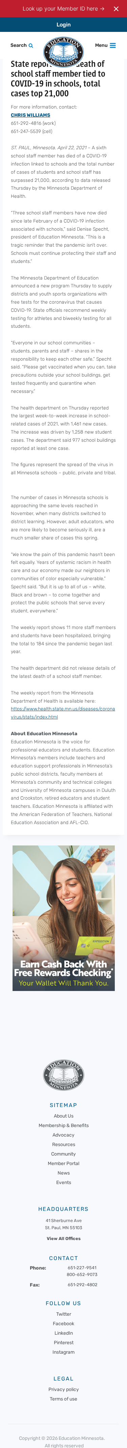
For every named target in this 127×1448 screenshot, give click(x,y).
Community (63, 1154)
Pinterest (63, 1343)
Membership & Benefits (64, 1125)
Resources (63, 1144)
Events (63, 1182)
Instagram (63, 1352)
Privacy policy (63, 1389)
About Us (63, 1116)
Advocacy (63, 1135)
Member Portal (63, 1163)
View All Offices (64, 1238)
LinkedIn (64, 1333)
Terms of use (63, 1399)
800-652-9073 (82, 1274)
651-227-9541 (82, 1267)
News (64, 1173)
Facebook (63, 1324)
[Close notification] (116, 9)
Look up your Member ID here (61, 8)
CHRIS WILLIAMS (30, 115)
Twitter (63, 1314)
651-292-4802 (83, 1284)
